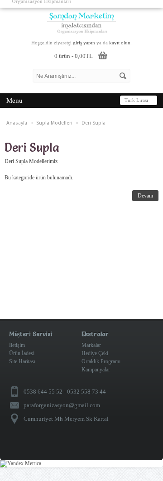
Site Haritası (22, 361)
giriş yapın (84, 42)
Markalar (91, 345)
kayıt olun (119, 42)
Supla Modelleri (54, 123)
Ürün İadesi (21, 353)
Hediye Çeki (95, 353)
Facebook (149, 448)
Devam (145, 195)
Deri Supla (93, 123)
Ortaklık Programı (101, 361)
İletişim (17, 345)
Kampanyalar (96, 369)
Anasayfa (16, 123)
